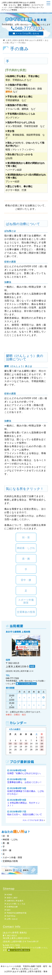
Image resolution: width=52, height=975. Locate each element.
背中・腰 (7, 850)
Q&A (8, 910)
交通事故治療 (12, 907)
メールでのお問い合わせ (27, 33)
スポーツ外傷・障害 (12, 857)
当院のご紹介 (12, 898)
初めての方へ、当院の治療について (24, 814)
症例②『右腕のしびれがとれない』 (24, 773)
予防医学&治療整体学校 (16, 913)
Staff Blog (10, 916)
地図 (32, 666)
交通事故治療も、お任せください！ (24, 782)
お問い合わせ (12, 919)
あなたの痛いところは (15, 904)
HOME (9, 895)
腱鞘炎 (8, 91)
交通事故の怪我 (10, 861)
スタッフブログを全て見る (33, 820)
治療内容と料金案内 (14, 901)
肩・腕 (6, 843)
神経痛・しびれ (10, 839)
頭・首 (6, 836)
